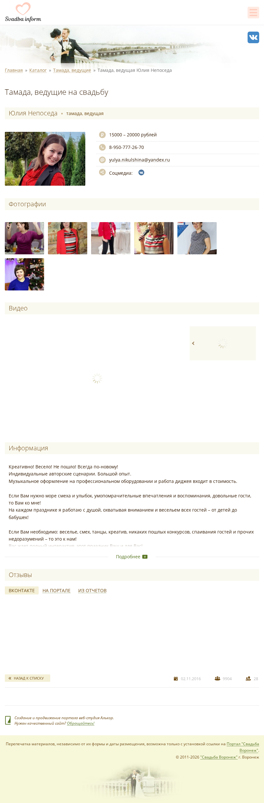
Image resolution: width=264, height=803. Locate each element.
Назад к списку (29, 678)
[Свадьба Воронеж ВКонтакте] (253, 37)
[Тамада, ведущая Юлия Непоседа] (24, 238)
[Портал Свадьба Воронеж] (23, 12)
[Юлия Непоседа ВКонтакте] (141, 172)
